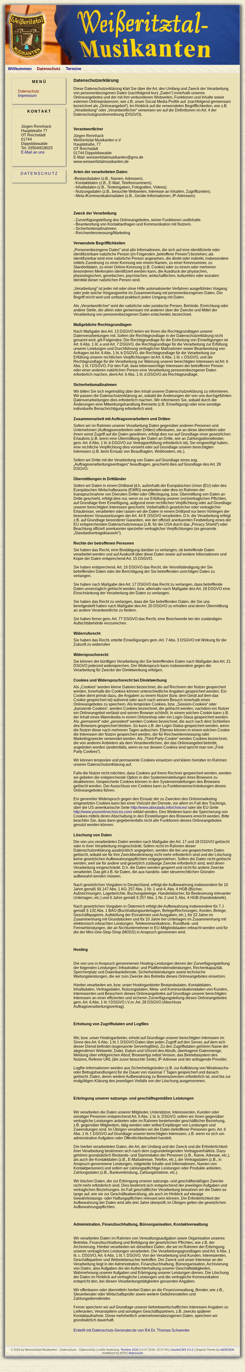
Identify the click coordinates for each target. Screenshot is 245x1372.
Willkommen (20, 68)
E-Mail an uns (33, 152)
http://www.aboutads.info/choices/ (159, 807)
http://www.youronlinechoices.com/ (102, 812)
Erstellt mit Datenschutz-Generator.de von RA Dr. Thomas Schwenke (131, 1330)
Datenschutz (49, 68)
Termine (73, 68)
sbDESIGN (227, 1349)
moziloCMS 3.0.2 (182, 1349)
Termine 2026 (130, 1349)
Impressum (27, 96)
